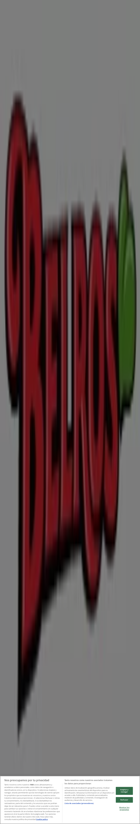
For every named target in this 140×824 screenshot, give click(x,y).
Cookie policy (42, 819)
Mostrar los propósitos (124, 808)
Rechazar (124, 799)
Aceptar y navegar (124, 790)
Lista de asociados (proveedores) (79, 803)
